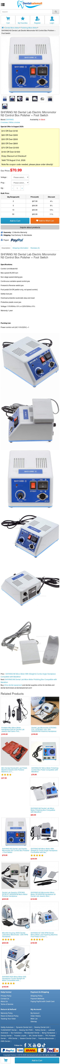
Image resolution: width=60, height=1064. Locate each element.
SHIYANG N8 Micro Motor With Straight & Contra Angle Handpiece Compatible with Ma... (44, 850)
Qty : (2, 188)
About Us (4, 1001)
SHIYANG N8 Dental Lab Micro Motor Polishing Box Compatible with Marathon (43, 810)
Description (6, 248)
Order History (36, 1016)
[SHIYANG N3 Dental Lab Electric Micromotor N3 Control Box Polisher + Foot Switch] (4, 98)
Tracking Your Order (8, 1018)
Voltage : (4, 177)
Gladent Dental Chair (28, 1038)
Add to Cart (37, 1060)
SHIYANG (10, 119)
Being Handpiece (48, 1032)
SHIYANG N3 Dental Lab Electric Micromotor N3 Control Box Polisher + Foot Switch (15, 850)
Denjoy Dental (6, 1035)
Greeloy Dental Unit (41, 1027)
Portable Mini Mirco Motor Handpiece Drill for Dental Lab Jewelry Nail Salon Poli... (12, 729)
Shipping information (20, 248)
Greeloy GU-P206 (26, 1030)
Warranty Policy (7, 1013)
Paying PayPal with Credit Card (42, 1001)
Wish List (34, 1018)
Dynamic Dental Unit (24, 1027)
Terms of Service (7, 1004)
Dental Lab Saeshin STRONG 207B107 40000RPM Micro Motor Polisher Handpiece (14, 894)
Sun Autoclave (16, 1032)
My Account (35, 1013)
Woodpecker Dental (31, 1032)
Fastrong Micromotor (46, 1038)
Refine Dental (40, 1030)
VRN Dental (12, 1038)
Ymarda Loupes (20, 1035)
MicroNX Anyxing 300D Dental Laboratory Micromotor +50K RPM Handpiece (15, 935)
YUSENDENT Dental (9, 1030)
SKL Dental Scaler (36, 1035)
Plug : (3, 182)
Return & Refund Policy (9, 1016)
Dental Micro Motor (12, 27)
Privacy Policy (6, 995)
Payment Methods (37, 998)
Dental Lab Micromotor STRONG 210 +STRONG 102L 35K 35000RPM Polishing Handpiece (43, 729)
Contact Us (5, 998)
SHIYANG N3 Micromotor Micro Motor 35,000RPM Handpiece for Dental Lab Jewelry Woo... (43, 894)
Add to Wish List (46, 220)
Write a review (14, 122)
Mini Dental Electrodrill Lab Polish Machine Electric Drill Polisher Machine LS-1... (14, 770)
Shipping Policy (36, 995)
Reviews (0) (35, 248)
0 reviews (4, 122)
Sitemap (34, 1021)
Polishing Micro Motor (29, 27)
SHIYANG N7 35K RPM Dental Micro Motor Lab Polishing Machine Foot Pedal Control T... (44, 935)
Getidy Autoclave (7, 1027)
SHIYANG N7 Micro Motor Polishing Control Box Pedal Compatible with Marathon (44, 770)
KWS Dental (5, 1041)
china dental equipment (13, 685)
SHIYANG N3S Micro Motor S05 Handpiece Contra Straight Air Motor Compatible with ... (14, 978)
